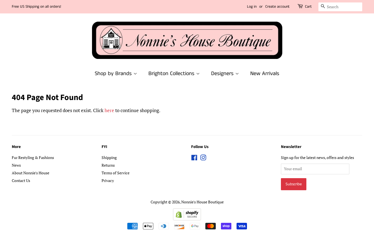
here (109, 110)
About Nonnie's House (30, 172)
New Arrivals (264, 74)
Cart (308, 6)
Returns (108, 165)
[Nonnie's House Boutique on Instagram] (203, 158)
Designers (223, 74)
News (16, 165)
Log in (252, 6)
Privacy (108, 180)
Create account (277, 6)
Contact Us (21, 180)
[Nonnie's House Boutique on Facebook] (194, 158)
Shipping (109, 157)
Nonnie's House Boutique (202, 201)
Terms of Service (116, 172)
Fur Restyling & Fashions (33, 157)
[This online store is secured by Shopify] (187, 218)
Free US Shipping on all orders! (36, 6)
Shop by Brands (114, 74)
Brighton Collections (172, 74)
